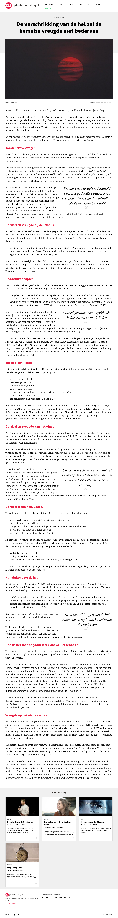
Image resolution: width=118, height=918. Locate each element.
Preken (61, 4)
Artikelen (71, 4)
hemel (98, 102)
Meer (89, 4)
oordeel (103, 102)
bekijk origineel (107, 915)
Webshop (99, 4)
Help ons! (48, 8)
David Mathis (14, 102)
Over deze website (10, 903)
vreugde (110, 102)
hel (94, 102)
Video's (80, 4)
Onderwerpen (49, 4)
